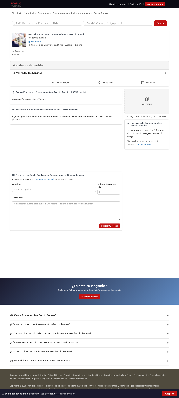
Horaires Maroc (95, 375)
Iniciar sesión (136, 4)
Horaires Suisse (46, 375)
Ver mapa (147, 104)
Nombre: (16, 184)
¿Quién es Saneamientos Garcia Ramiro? (33, 315)
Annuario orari (79, 375)
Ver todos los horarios (29, 72)
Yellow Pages (126, 375)
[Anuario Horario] (16, 4)
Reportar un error (18, 52)
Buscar (160, 23)
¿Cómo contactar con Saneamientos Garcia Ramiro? (40, 324)
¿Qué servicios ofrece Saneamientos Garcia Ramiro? (40, 360)
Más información (66, 393)
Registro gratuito (155, 4)
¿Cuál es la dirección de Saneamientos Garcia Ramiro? (41, 351)
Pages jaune (32, 375)
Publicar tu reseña (109, 226)
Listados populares (118, 4)
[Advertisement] (66, 148)
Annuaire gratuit (17, 375)
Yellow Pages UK (26, 378)
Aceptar (169, 393)
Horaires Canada (63, 375)
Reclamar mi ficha (89, 296)
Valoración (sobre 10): (106, 185)
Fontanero (35, 41)
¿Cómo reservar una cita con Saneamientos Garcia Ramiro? (44, 342)
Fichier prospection (78, 378)
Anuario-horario (111, 375)
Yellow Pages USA (43, 378)
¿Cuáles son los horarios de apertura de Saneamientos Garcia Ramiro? (50, 333)
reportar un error (143, 144)
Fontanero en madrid (44, 179)
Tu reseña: (17, 197)
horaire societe (60, 378)
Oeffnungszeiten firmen (145, 375)
